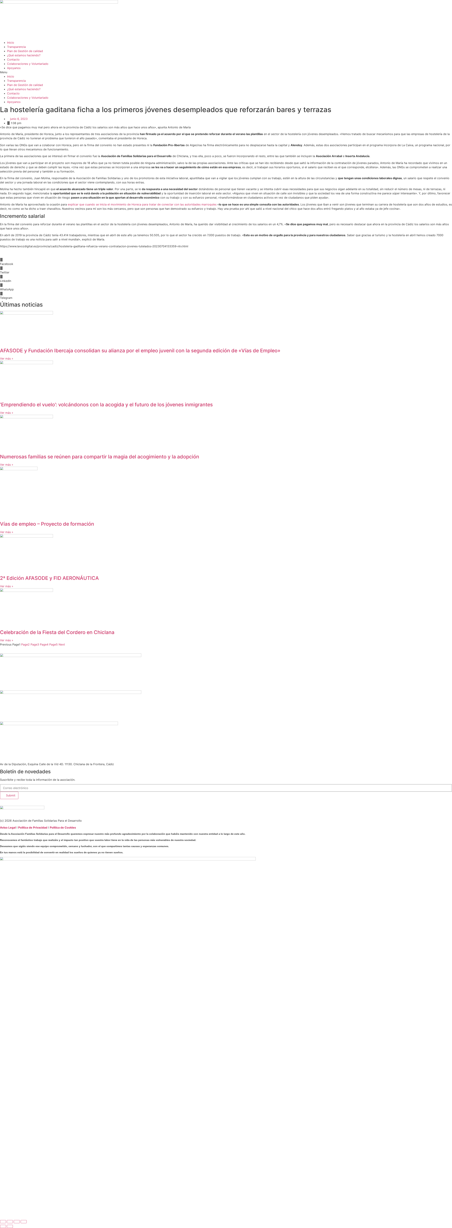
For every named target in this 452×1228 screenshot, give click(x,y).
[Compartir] (17, 1221)
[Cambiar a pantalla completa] (10, 1221)
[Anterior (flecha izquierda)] (3, 1226)
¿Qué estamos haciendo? (23, 55)
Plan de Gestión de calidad (25, 51)
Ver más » (6, 358)
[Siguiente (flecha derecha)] (10, 1226)
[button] (226, 72)
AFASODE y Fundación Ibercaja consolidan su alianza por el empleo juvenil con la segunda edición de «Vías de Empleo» (140, 351)
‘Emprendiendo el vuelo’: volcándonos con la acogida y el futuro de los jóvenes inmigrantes (106, 405)
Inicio (10, 42)
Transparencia (16, 47)
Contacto (13, 59)
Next (62, 644)
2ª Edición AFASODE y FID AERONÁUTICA (49, 578)
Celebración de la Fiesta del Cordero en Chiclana (57, 632)
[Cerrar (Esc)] (24, 1221)
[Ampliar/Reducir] (3, 1221)
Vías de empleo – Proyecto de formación (47, 524)
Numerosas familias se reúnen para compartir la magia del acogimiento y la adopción (99, 457)
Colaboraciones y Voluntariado (27, 63)
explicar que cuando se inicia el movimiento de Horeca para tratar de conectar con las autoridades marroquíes (142, 204)
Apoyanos (13, 68)
